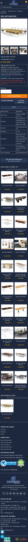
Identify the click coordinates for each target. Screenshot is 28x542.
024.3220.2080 (22, 507)
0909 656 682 (16, 526)
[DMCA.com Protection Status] (21, 464)
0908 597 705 (8, 526)
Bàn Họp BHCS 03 (7, 363)
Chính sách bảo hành (6, 440)
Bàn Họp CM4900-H (7, 252)
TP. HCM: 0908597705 (21, 101)
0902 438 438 (16, 509)
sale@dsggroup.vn (9, 512)
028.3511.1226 (4, 524)
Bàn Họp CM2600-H (21, 252)
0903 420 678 (8, 509)
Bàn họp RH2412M (7, 185)
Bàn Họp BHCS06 (20, 341)
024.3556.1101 (15, 505)
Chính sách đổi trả (5, 444)
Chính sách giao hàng (6, 442)
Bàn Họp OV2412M (21, 296)
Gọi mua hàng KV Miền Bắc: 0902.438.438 (11, 455)
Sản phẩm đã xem (8, 395)
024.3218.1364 (4, 507)
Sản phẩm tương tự (9, 167)
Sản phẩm (3, 431)
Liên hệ (2, 434)
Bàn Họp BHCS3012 (7, 385)
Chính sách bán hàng (6, 447)
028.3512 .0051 (15, 522)
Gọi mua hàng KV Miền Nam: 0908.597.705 (12, 457)
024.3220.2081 (13, 507)
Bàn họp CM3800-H (21, 185)
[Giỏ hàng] (26, 3)
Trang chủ (3, 429)
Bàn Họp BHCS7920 (7, 414)
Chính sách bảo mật (6, 449)
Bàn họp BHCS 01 (7, 207)
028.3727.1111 (6, 522)
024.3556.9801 (6, 505)
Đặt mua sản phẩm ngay (14, 160)
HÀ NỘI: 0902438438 (7, 100)
